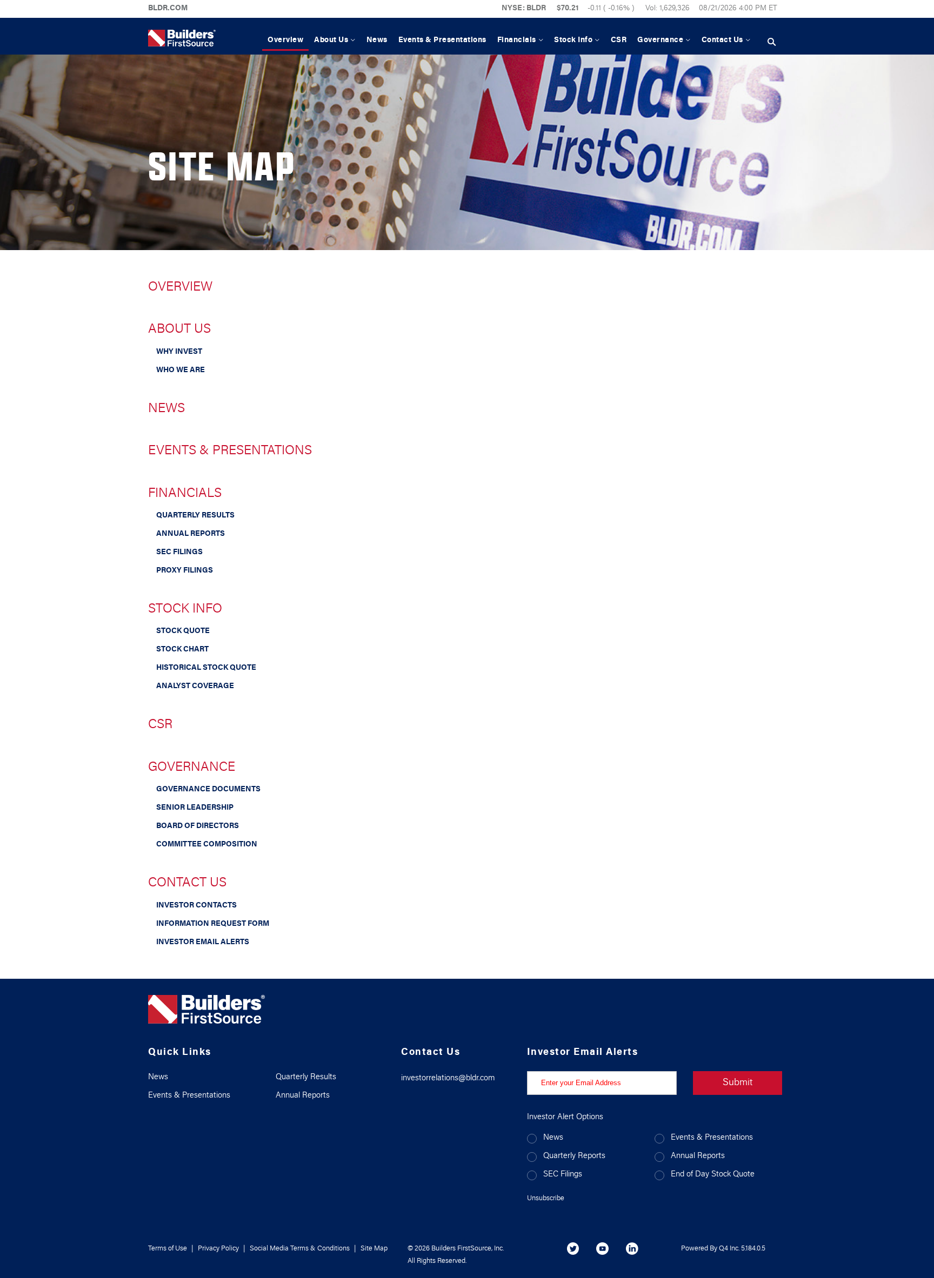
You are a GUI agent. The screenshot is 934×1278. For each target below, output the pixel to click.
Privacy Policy (218, 1248)
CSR (160, 724)
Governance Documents (208, 789)
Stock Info (185, 609)
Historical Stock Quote (206, 668)
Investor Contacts (196, 906)
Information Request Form (212, 924)
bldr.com (168, 8)
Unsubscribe (545, 1198)
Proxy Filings (184, 571)
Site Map (374, 1248)
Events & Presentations (230, 451)
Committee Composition (206, 845)
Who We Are (180, 370)
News (166, 408)
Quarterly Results (195, 516)
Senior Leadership (195, 808)
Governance (191, 767)
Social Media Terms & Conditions (300, 1248)
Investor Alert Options (565, 1117)
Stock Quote (183, 631)
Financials (185, 493)
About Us (179, 329)
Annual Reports (190, 534)
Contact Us (187, 883)
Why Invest (179, 352)
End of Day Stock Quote (713, 1175)
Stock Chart (182, 650)
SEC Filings (179, 552)
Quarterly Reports (574, 1156)
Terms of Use (167, 1248)
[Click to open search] (771, 42)
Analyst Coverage (195, 686)
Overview (180, 287)
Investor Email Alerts (202, 942)
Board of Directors (197, 826)
